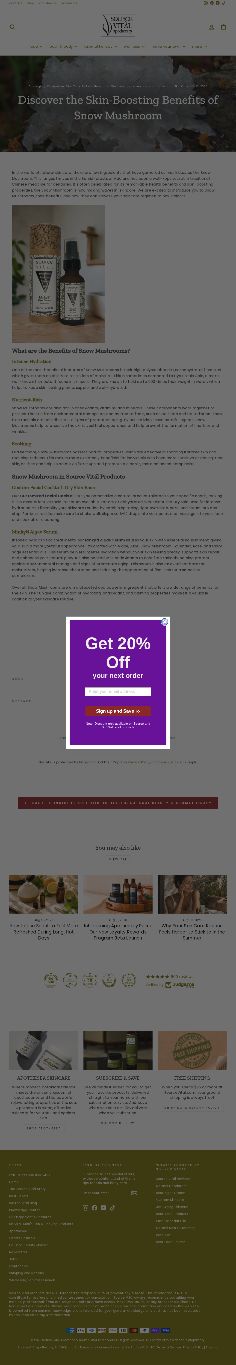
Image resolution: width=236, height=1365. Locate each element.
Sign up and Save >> (118, 711)
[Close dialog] (164, 621)
